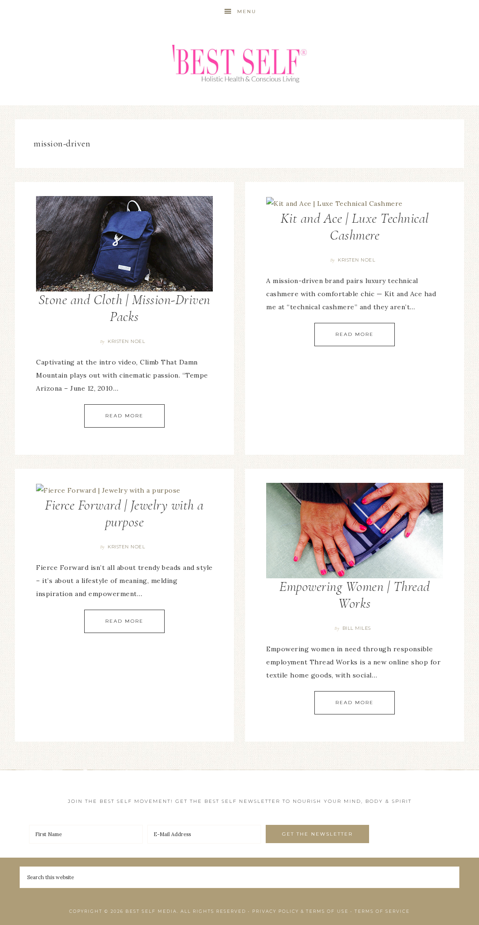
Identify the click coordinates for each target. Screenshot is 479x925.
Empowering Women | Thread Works (354, 595)
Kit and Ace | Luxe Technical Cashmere (355, 227)
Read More (124, 416)
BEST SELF (239, 64)
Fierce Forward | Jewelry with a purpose (124, 513)
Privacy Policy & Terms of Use (300, 911)
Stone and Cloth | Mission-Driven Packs (124, 308)
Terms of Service (382, 911)
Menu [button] (246, 11)
